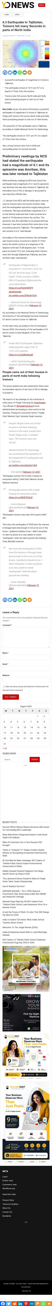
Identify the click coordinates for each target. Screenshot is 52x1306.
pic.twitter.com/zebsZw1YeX (23, 465)
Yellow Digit (26, 1287)
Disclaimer (7, 1216)
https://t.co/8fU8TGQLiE (21, 497)
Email (5, 664)
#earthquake (40, 403)
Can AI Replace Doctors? (14, 886)
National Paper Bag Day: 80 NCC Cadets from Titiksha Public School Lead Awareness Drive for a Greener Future (25, 904)
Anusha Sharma (9, 36)
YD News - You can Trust (18, 1284)
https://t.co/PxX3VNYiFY (21, 288)
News (17, 14)
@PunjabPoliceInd (25, 406)
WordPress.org (9, 1188)
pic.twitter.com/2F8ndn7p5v (23, 295)
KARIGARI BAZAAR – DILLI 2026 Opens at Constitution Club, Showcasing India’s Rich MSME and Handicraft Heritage (24, 894)
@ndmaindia (15, 291)
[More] (29, 72)
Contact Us (7, 1212)
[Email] (24, 72)
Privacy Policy (8, 1200)
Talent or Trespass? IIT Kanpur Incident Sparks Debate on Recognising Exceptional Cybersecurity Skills (25, 853)
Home (7, 14)
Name (5, 653)
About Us (6, 1208)
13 (25, 727)
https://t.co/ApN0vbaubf (21, 354)
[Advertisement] (26, 793)
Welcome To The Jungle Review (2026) (20, 927)
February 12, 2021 (31, 472)
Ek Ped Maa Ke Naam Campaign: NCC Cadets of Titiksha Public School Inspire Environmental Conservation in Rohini (24, 863)
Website (6, 675)
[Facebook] (5, 72)
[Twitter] (10, 72)
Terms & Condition (10, 1204)
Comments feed (9, 1184)
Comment (7, 625)
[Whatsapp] (20, 72)
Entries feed (8, 1180)
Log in (5, 1177)
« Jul (5, 748)
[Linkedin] (15, 72)
